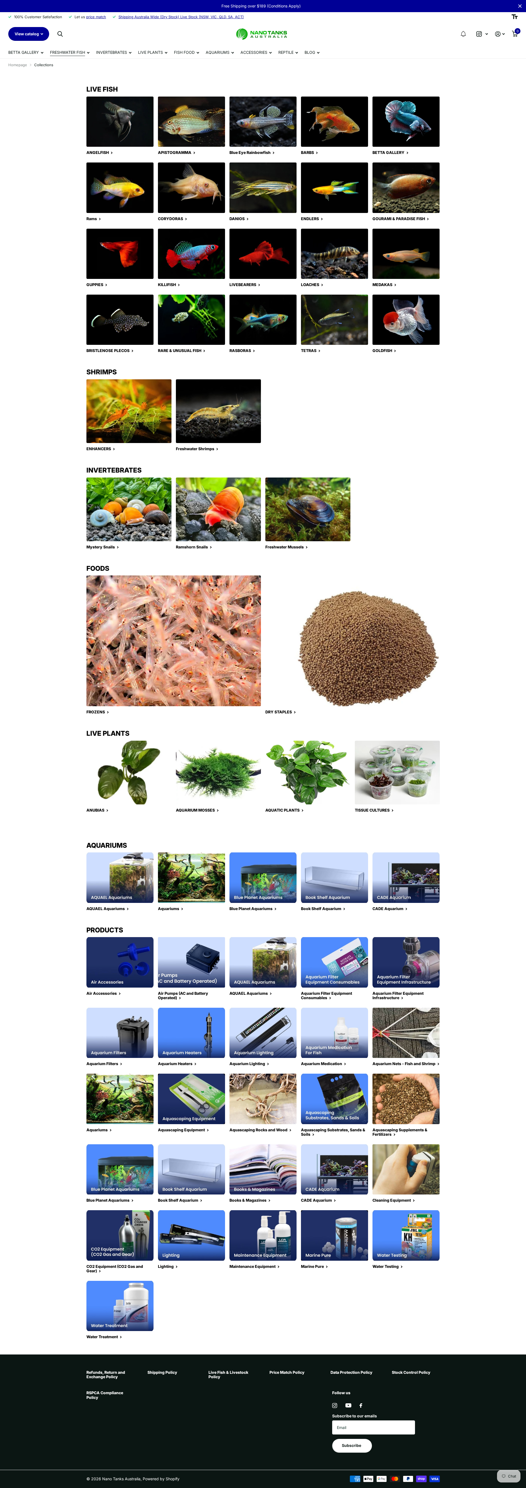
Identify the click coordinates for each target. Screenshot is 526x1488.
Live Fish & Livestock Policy (228, 1374)
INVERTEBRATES (111, 52)
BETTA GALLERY (23, 52)
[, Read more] (482, 34)
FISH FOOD (184, 52)
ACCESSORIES (253, 52)
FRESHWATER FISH (67, 52)
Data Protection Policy (351, 1372)
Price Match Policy (287, 1372)
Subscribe (352, 1445)
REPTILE (286, 52)
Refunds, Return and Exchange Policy (105, 1374)
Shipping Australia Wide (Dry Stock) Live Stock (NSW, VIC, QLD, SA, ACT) (181, 17)
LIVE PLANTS (150, 52)
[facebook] (361, 1405)
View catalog (27, 33)
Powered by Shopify (161, 1478)
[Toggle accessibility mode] (515, 16)
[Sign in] (500, 34)
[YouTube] (348, 1405)
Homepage (17, 65)
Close (520, 6)
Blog (310, 52)
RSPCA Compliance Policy (104, 1394)
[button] (463, 34)
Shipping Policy (162, 1372)
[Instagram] (334, 1405)
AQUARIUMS (217, 52)
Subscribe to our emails (354, 1416)
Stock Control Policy (411, 1372)
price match (96, 17)
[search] (60, 34)
